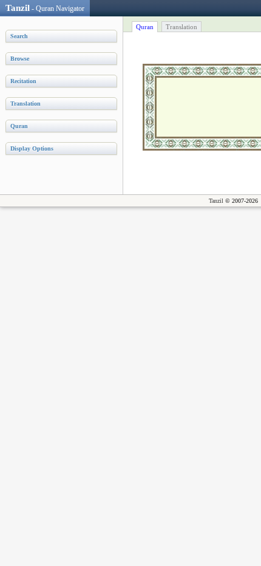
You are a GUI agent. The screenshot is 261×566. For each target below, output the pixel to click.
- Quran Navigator (44, 8)
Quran (145, 26)
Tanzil (216, 200)
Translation (181, 26)
